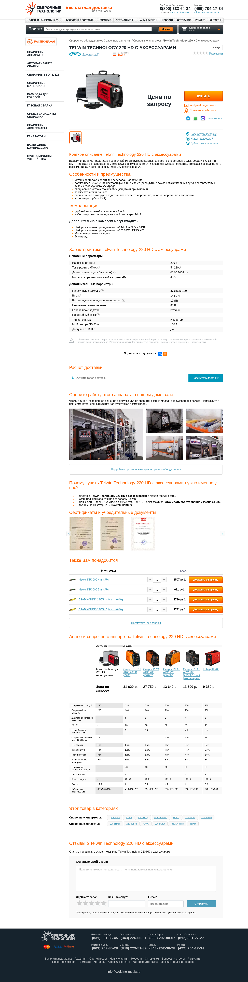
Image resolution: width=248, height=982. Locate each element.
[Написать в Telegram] (188, 118)
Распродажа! (44, 41)
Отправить (201, 903)
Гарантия (105, 20)
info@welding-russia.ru (203, 105)
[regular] (91, 903)
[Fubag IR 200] (212, 665)
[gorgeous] (104, 903)
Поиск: (35, 28)
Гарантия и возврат (64, 961)
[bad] (79, 903)
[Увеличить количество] (164, 579)
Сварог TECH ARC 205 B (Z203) (132, 672)
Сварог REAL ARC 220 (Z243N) (171, 672)
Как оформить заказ (145, 961)
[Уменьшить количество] (150, 579)
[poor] (85, 903)
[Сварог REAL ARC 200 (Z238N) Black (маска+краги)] (192, 665)
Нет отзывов (216, 53)
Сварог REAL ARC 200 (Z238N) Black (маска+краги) (191, 674)
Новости (167, 20)
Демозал (85, 961)
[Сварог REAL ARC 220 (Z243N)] (173, 665)
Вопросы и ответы (173, 958)
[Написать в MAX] (203, 118)
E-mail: (152, 897)
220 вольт (190, 817)
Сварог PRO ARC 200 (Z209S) (151, 672)
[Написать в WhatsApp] (195, 118)
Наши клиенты (148, 20)
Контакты (215, 20)
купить (203, 96)
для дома (115, 817)
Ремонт (200, 20)
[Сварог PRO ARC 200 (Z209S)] (153, 665)
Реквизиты (194, 958)
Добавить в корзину (205, 579)
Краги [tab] (183, 571)
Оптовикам (184, 20)
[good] (98, 903)
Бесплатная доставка (79, 20)
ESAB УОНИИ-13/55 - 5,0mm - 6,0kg (100, 609)
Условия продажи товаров (177, 961)
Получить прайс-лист (203, 110)
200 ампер (143, 817)
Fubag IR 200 (211, 669)
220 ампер (206, 817)
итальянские (160, 817)
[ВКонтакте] (160, 354)
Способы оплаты (119, 961)
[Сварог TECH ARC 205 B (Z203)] (133, 665)
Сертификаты (124, 20)
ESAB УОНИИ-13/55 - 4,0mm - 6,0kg (100, 599)
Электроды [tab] (108, 570)
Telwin (129, 817)
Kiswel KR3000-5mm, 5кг (93, 589)
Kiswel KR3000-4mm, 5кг (93, 579)
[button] (76, 138)
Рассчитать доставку (203, 134)
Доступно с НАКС (90, 54)
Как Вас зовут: (118, 897)
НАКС (176, 817)
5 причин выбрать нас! (43, 20)
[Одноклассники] (165, 354)
